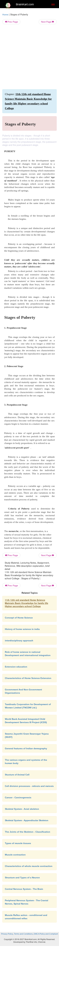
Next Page (46, 22)
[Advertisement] (29, 56)
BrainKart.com (25, 4)
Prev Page (12, 22)
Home (5, 14)
